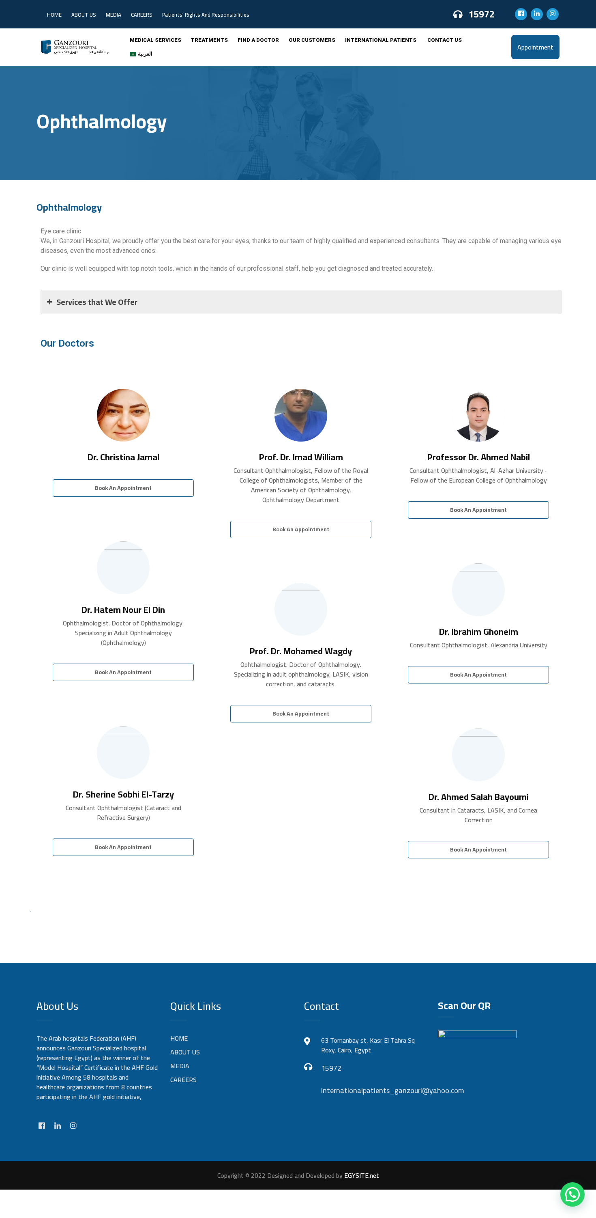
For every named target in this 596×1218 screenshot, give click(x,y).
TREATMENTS (209, 40)
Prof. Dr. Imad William (301, 457)
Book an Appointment (123, 488)
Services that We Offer (96, 301)
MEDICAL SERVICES (155, 40)
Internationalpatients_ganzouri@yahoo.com (373, 1090)
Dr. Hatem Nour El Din (123, 609)
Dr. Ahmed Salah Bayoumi (479, 796)
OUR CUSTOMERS (312, 40)
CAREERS (141, 14)
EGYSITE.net (361, 1175)
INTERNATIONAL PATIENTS (381, 40)
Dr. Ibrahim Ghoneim (478, 631)
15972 (481, 14)
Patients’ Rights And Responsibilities (205, 14)
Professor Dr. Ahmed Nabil (478, 457)
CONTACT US (444, 40)
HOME (54, 14)
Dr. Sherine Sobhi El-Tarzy (123, 794)
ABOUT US (83, 14)
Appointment (535, 47)
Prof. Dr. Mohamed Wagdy (301, 651)
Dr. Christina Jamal (123, 457)
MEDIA (113, 14)
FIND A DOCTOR (258, 40)
